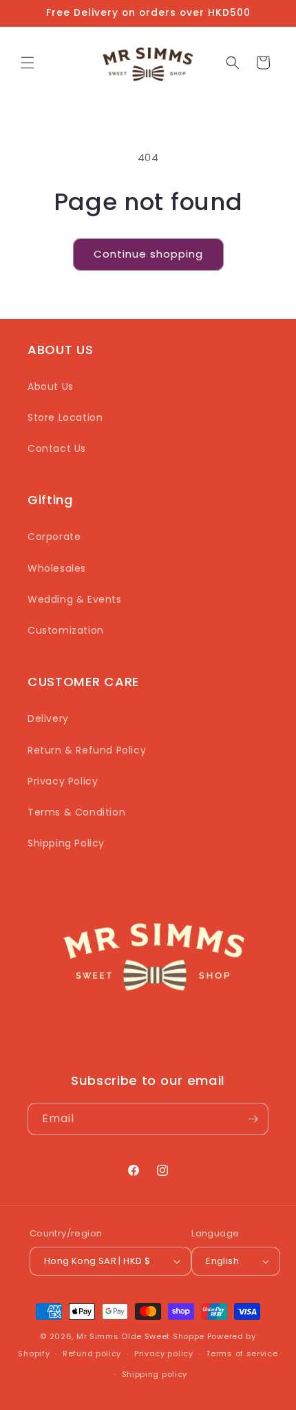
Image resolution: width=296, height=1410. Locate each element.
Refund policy (92, 1353)
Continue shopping (148, 254)
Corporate (54, 536)
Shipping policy (155, 1374)
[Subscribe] (252, 1119)
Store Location (65, 417)
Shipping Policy (66, 843)
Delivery (48, 718)
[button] (27, 63)
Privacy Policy (63, 781)
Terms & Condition (76, 812)
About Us (51, 386)
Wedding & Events (75, 599)
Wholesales (57, 568)
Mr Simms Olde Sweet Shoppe (140, 1336)
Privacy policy (163, 1353)
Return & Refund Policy (87, 750)
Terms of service (241, 1353)
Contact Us (57, 448)
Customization (66, 630)
